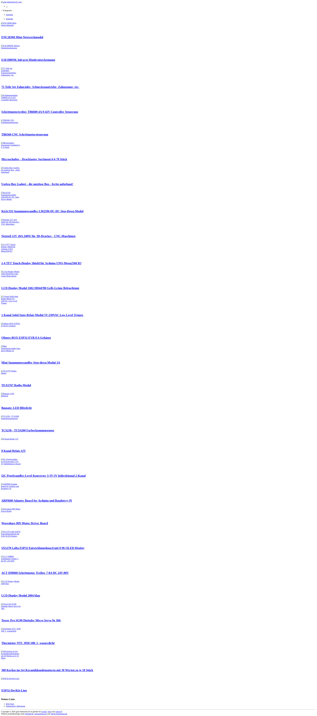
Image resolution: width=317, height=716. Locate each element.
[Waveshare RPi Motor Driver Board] (11, 511)
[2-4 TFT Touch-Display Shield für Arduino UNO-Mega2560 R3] (11, 251)
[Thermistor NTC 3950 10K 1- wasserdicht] (11, 631)
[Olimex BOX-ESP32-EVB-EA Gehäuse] (11, 326)
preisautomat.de (40, 714)
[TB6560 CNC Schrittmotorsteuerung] (11, 122)
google (44, 712)
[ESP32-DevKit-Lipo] (10, 679)
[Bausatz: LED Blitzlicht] (11, 396)
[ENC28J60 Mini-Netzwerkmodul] (11, 25)
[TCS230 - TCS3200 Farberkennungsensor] (11, 418)
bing (49, 712)
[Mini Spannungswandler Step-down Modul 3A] (11, 351)
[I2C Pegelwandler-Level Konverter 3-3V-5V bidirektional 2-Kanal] (11, 464)
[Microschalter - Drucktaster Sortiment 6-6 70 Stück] (11, 147)
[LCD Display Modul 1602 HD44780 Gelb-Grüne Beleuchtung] (11, 276)
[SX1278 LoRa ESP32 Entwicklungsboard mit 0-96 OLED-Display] (11, 536)
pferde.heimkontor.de (59, 714)
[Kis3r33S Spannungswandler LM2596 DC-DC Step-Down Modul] (11, 199)
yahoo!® (58, 712)
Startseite (9, 15)
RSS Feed (10, 704)
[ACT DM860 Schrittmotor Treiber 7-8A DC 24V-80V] (11, 561)
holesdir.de (29, 714)
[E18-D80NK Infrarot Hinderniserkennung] (11, 48)
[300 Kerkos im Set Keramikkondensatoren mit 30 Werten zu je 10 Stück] (11, 658)
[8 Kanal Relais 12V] (9, 439)
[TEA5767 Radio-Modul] (11, 373)
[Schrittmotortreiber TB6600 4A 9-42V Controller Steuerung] (11, 100)
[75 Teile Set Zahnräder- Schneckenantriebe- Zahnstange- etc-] (11, 75)
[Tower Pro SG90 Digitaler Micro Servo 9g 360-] (11, 608)
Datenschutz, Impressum (15, 706)
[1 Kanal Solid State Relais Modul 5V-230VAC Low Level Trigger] (11, 303)
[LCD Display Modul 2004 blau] (11, 584)
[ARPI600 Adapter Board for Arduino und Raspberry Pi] (11, 489)
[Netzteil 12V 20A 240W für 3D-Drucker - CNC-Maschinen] (11, 224)
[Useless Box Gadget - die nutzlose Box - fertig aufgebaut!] (11, 172)
